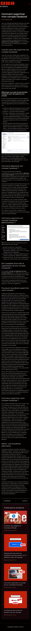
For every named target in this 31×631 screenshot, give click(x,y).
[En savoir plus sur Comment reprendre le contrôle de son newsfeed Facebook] (15, 572)
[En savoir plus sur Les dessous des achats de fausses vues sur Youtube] (15, 599)
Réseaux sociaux (8, 530)
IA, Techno (4, 6)
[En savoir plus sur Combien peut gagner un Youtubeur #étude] (15, 517)
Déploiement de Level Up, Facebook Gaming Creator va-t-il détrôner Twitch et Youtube (15, 555)
